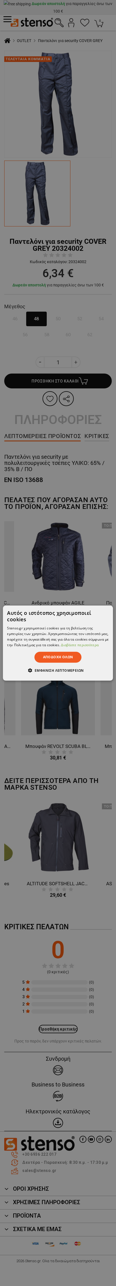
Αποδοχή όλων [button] (58, 657)
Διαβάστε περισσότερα (80, 644)
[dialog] (58, 642)
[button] (58, 670)
